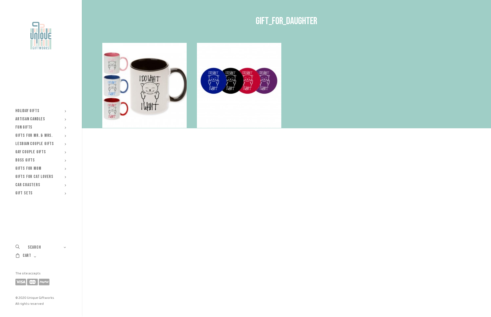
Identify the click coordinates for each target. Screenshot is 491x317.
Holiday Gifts (27, 111)
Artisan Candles (30, 119)
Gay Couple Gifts (30, 152)
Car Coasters (27, 185)
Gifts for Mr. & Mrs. (34, 135)
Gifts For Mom (28, 168)
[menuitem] (41, 111)
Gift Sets (24, 193)
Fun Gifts (23, 127)
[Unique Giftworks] (40, 35)
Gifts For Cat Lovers (34, 176)
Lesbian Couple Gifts (34, 143)
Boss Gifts (25, 160)
